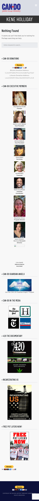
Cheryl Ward (19, 157)
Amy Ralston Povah (19, 107)
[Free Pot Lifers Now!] (19, 446)
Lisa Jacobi (19, 262)
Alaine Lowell (17, 124)
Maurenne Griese (19, 218)
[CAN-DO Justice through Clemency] (11, 8)
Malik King (17, 190)
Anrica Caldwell (19, 141)
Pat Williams (19, 173)
